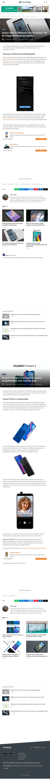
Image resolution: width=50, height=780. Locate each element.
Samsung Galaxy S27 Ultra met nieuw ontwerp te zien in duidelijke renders (29, 335)
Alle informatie (41, 139)
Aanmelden (6, 768)
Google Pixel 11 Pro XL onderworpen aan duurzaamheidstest (25, 314)
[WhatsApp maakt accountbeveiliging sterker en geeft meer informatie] (5, 330)
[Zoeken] (46, 2)
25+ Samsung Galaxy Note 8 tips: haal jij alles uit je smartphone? (13, 243)
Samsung (17, 184)
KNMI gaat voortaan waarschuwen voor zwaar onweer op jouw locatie (27, 321)
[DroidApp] (25, 2)
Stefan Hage (9, 39)
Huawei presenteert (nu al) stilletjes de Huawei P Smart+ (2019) (36, 635)
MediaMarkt (43, 548)
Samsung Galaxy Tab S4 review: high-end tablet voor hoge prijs (12, 224)
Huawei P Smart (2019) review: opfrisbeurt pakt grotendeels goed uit (36, 655)
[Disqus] (25, 269)
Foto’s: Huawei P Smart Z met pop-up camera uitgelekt (12, 635)
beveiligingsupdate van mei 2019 (11, 61)
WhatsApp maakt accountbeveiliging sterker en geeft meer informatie (28, 328)
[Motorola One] (6, 148)
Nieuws (8, 16)
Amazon (22, 548)
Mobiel (36, 548)
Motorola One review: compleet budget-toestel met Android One (35, 224)
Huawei (4, 595)
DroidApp (4, 16)
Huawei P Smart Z (15, 552)
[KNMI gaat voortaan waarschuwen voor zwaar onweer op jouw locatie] (5, 323)
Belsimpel (32, 548)
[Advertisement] (25, 71)
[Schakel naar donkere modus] (44, 2)
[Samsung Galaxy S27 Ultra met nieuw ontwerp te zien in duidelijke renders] (5, 337)
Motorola (5, 184)
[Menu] (4, 2)
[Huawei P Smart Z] (6, 556)
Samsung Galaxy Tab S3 (37, 184)
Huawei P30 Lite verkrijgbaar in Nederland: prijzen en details (11, 655)
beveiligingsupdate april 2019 (10, 119)
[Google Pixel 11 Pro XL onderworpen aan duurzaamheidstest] (5, 316)
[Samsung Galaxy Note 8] (6, 137)
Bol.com (27, 548)
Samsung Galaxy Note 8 (17, 133)
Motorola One (14, 144)
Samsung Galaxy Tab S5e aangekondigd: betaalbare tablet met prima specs (36, 244)
